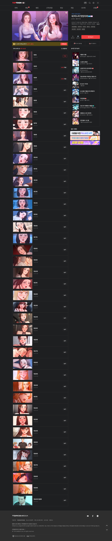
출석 (85, 2)
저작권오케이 (32, 536)
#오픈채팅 (74, 26)
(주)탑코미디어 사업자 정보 (18, 529)
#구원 (84, 26)
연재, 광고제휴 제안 (38, 520)
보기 (65, 90)
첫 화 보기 (90, 37)
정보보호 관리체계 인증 (20, 536)
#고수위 (79, 29)
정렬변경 (65, 48)
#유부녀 (80, 26)
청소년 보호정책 (29, 520)
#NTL (88, 26)
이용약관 (14, 520)
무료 (65, 56)
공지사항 (46, 520)
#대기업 (93, 26)
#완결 (83, 29)
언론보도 (51, 520)
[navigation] (16, 8)
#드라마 (74, 29)
